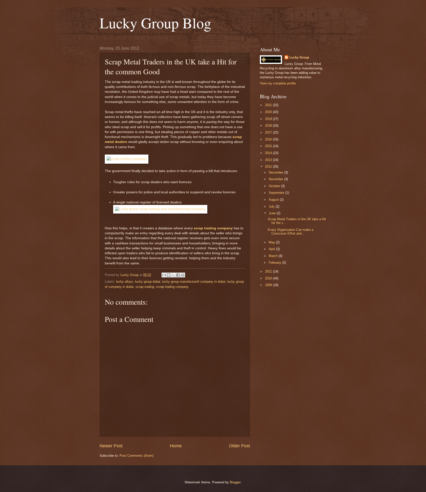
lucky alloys (124, 281)
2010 (269, 278)
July (272, 206)
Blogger (235, 482)
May (272, 242)
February (275, 262)
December (276, 172)
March (274, 256)
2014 (269, 153)
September (277, 193)
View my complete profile (278, 83)
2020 (269, 112)
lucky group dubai (147, 281)
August (274, 199)
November (276, 179)
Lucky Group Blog (155, 23)
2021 (269, 105)
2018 (269, 125)
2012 (269, 166)
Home (176, 445)
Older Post (239, 445)
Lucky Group (299, 57)
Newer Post (111, 445)
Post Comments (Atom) (136, 455)
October (275, 186)
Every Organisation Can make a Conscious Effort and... (290, 231)
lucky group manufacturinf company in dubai (193, 281)
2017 (269, 132)
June (273, 213)
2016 (269, 139)
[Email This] (163, 275)
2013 (269, 160)
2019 (269, 119)
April (272, 249)
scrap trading (145, 287)
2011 (269, 271)
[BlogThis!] (168, 275)
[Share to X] (173, 275)
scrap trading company (213, 228)
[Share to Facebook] (178, 275)
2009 (269, 285)
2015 (269, 146)
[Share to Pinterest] (182, 275)
